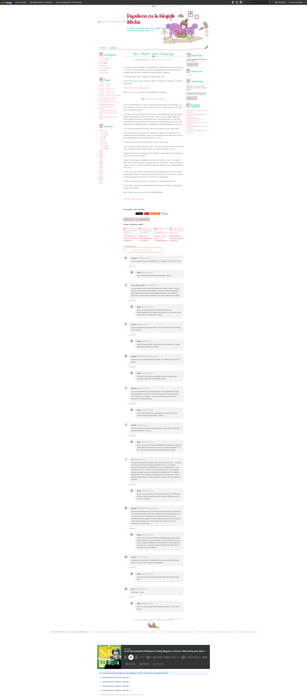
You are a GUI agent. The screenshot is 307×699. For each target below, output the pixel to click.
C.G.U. (161, 632)
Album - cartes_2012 (106, 91)
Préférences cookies (247, 632)
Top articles (126, 632)
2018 (100, 167)
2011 (100, 183)
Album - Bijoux (104, 84)
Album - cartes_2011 (106, 88)
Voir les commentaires (134, 199)
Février (103, 146)
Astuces (102, 70)
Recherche (192, 65)
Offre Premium (201, 632)
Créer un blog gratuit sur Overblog (104, 632)
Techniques (103, 68)
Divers (101, 63)
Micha (66, 632)
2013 (100, 178)
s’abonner (132, 664)
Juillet (103, 134)
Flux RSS (189, 75)
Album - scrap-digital (107, 97)
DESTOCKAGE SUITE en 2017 (109, 102)
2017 (100, 169)
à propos (160, 664)
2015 (100, 174)
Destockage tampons (107, 104)
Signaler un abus (149, 632)
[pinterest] (240, 2)
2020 (101, 162)
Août (102, 132)
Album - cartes (104, 86)
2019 (100, 165)
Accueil (103, 47)
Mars (102, 144)
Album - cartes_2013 (106, 93)
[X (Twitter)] (236, 2)
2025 (101, 151)
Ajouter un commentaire (143, 250)
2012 (100, 181)
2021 (100, 160)
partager (146, 664)
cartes (101, 61)
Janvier (103, 148)
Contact (112, 47)
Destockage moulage (107, 100)
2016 (100, 171)
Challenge (102, 59)
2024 (101, 153)
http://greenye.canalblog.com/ (137, 88)
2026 (101, 130)
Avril (102, 141)
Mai (102, 139)
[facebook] (232, 2)
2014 (100, 176)
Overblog (169, 620)
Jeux (100, 65)
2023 (101, 156)
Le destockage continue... (108, 111)
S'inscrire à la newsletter (136, 219)
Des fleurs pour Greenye (153, 53)
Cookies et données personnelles (223, 632)
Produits (102, 72)
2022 (101, 158)
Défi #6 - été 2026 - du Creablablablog (194, 119)
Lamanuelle (135, 92)
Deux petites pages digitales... (106, 107)
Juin (102, 137)
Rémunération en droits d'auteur (179, 632)
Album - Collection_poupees (109, 95)
